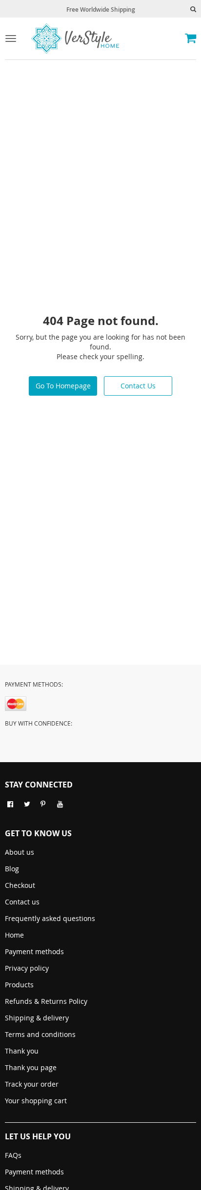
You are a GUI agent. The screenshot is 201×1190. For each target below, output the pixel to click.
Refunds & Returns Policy (46, 1001)
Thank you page (31, 1067)
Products (19, 984)
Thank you (22, 1051)
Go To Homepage (63, 385)
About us (19, 852)
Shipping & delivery (37, 1017)
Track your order (32, 1084)
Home (14, 935)
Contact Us (138, 385)
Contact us (22, 901)
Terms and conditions (40, 1034)
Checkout (20, 885)
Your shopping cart (36, 1100)
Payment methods (34, 951)
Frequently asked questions (50, 918)
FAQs (13, 1155)
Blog (12, 868)
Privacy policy (27, 968)
